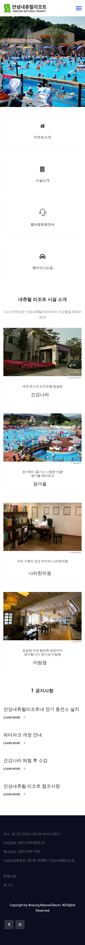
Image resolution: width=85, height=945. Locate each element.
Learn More (12, 717)
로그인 (8, 885)
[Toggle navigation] (79, 8)
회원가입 (9, 876)
